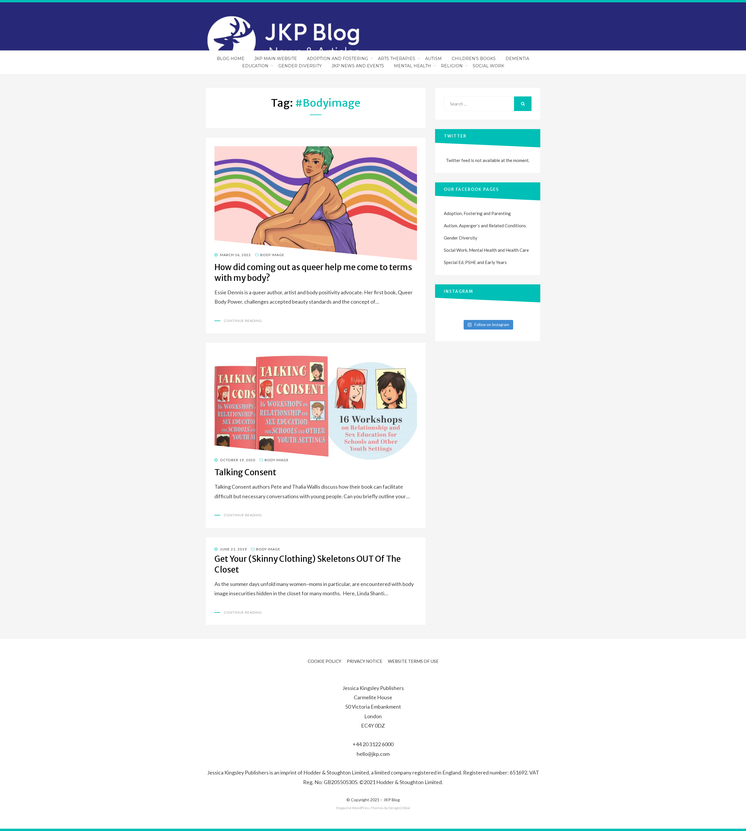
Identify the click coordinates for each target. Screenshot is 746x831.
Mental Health (412, 65)
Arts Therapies (396, 58)
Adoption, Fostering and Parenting (477, 213)
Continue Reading (243, 320)
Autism (433, 58)
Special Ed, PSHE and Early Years (475, 262)
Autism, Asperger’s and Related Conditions (485, 225)
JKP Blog (391, 799)
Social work (488, 65)
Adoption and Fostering (337, 58)
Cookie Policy (324, 661)
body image (272, 255)
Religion (452, 65)
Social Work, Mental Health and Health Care (486, 250)
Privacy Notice (364, 661)
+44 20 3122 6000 (373, 744)
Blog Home (230, 58)
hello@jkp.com (373, 754)
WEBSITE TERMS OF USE (413, 661)
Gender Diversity (300, 65)
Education (255, 65)
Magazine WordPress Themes (360, 808)
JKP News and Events (358, 65)
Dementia (517, 58)
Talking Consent (245, 472)
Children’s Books (474, 58)
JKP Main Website (275, 58)
